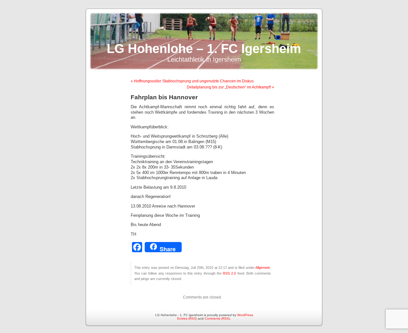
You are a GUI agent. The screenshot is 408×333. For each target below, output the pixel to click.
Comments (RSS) (217, 318)
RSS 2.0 (229, 273)
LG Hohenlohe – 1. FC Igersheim (204, 49)
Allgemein (262, 267)
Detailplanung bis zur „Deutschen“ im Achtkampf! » (230, 87)
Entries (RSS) (187, 318)
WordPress (245, 315)
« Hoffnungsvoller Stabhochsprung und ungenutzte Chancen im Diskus (192, 81)
